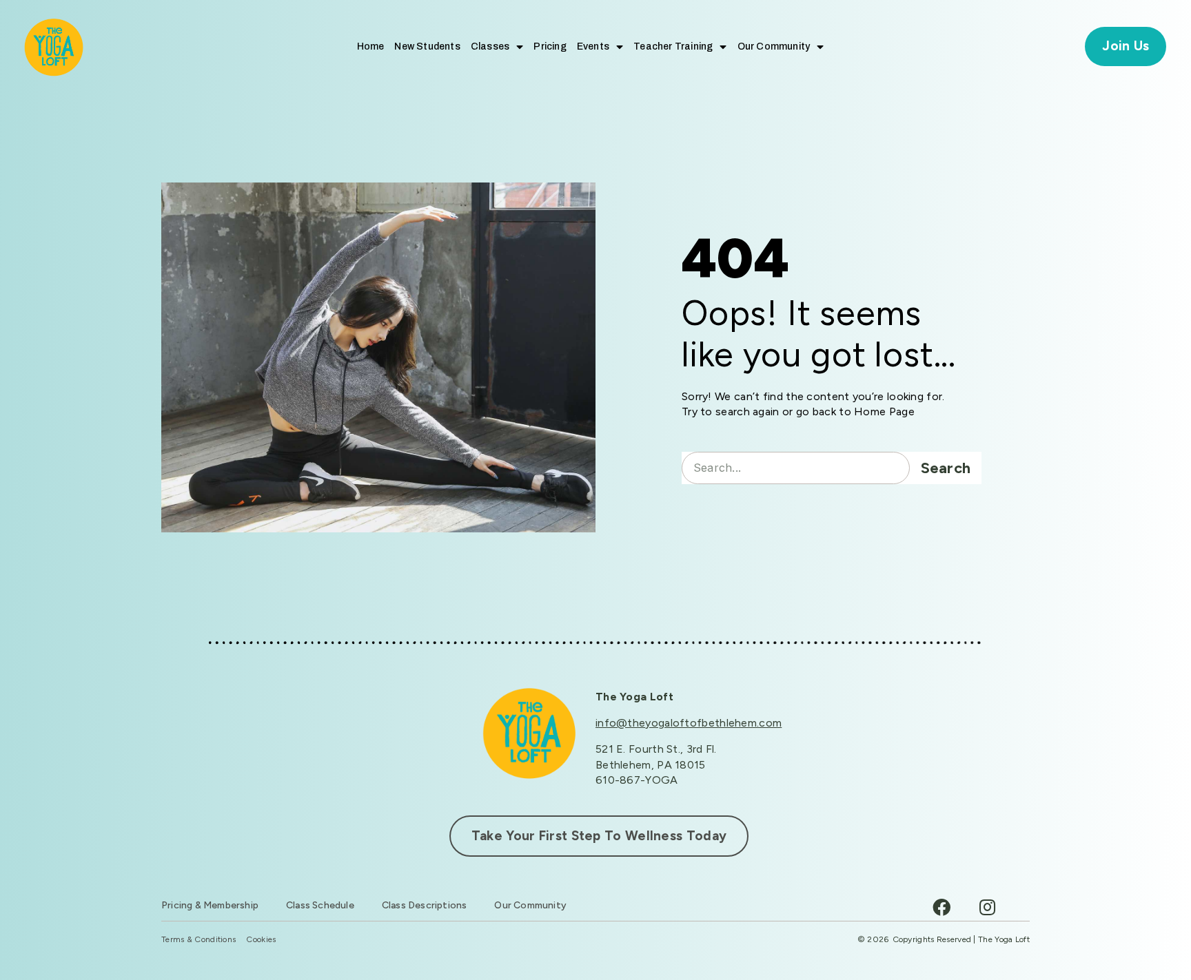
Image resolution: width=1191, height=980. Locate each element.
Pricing (549, 46)
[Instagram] (987, 907)
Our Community (774, 46)
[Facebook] (941, 907)
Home (371, 46)
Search (946, 468)
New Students (427, 46)
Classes (490, 46)
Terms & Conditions (198, 939)
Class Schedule (320, 905)
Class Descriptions (424, 905)
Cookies (261, 939)
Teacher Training (673, 46)
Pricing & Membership (209, 905)
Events (593, 46)
